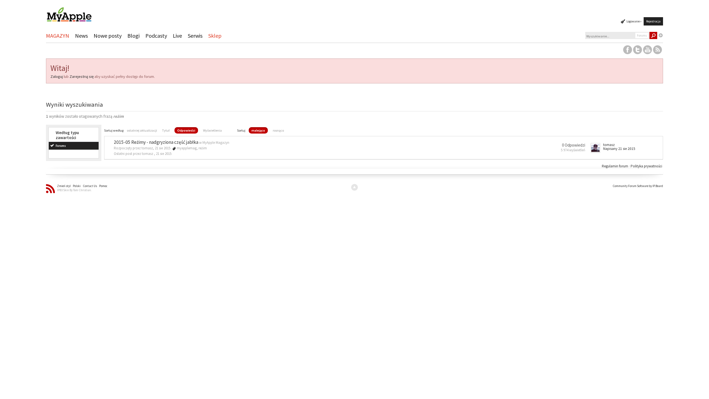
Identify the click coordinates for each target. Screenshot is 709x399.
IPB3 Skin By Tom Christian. (74, 190)
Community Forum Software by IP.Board (638, 186)
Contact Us (90, 186)
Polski (77, 186)
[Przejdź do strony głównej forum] (69, 12)
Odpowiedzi (186, 130)
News (81, 35)
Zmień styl (64, 186)
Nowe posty (108, 35)
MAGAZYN (57, 35)
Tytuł (165, 130)
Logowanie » (633, 21)
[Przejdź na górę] (354, 187)
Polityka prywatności (646, 166)
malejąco (258, 130)
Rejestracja (653, 21)
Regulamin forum (615, 166)
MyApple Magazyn (215, 142)
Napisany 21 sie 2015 (619, 148)
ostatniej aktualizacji (142, 130)
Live (177, 35)
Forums (61, 146)
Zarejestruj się (82, 76)
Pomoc (103, 186)
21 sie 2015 (163, 153)
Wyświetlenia (212, 130)
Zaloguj (56, 76)
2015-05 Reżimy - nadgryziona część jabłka (156, 142)
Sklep (215, 35)
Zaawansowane (661, 35)
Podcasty (156, 35)
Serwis (195, 35)
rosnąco (278, 130)
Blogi (133, 35)
